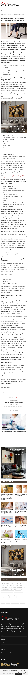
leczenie (15, 589)
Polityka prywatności (6, 652)
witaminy (12, 600)
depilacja (3, 585)
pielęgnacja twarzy (5, 597)
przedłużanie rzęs (21, 597)
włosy (17, 600)
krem (24, 587)
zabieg (21, 600)
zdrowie (7, 602)
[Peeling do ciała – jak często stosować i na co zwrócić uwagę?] (7, 506)
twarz (8, 600)
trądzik (3, 600)
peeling (21, 593)
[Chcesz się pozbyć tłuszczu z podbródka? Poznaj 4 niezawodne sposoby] (21, 489)
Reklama (3, 639)
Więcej (24, 673)
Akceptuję (18, 673)
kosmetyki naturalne (18, 587)
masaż (3, 591)
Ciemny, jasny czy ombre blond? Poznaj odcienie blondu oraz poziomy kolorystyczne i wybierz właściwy (7, 497)
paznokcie (16, 593)
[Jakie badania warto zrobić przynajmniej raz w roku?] (14, 422)
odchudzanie (10, 593)
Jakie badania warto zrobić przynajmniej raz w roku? (14, 432)
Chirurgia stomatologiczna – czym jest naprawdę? (21, 540)
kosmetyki (10, 587)
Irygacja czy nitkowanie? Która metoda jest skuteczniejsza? (20, 527)
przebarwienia (13, 597)
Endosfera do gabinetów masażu (20, 512)
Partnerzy (3, 646)
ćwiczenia (22, 602)
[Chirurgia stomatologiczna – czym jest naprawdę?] (21, 534)
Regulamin (3, 649)
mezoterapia (18, 591)
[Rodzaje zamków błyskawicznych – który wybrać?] (7, 520)
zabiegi (3, 602)
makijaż (20, 589)
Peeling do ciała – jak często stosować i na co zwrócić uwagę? (6, 512)
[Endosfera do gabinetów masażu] (21, 506)
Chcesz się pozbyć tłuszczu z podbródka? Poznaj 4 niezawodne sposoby (21, 496)
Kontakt (3, 656)
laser (11, 589)
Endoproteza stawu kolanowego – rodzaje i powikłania (6, 541)
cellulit (12, 583)
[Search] (26, 10)
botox (8, 583)
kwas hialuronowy (5, 589)
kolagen (20, 585)
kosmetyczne (4, 587)
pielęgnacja (9, 595)
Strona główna (4, 14)
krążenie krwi (4, 392)
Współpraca (4, 642)
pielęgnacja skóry (16, 595)
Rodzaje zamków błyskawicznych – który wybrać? (6, 527)
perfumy (3, 595)
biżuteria (3, 583)
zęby (18, 602)
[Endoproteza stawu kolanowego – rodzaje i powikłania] (7, 534)
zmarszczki (13, 602)
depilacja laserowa (10, 585)
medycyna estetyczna (10, 591)
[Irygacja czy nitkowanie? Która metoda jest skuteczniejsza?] (21, 520)
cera (17, 583)
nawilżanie (4, 593)
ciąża (20, 583)
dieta (17, 585)
